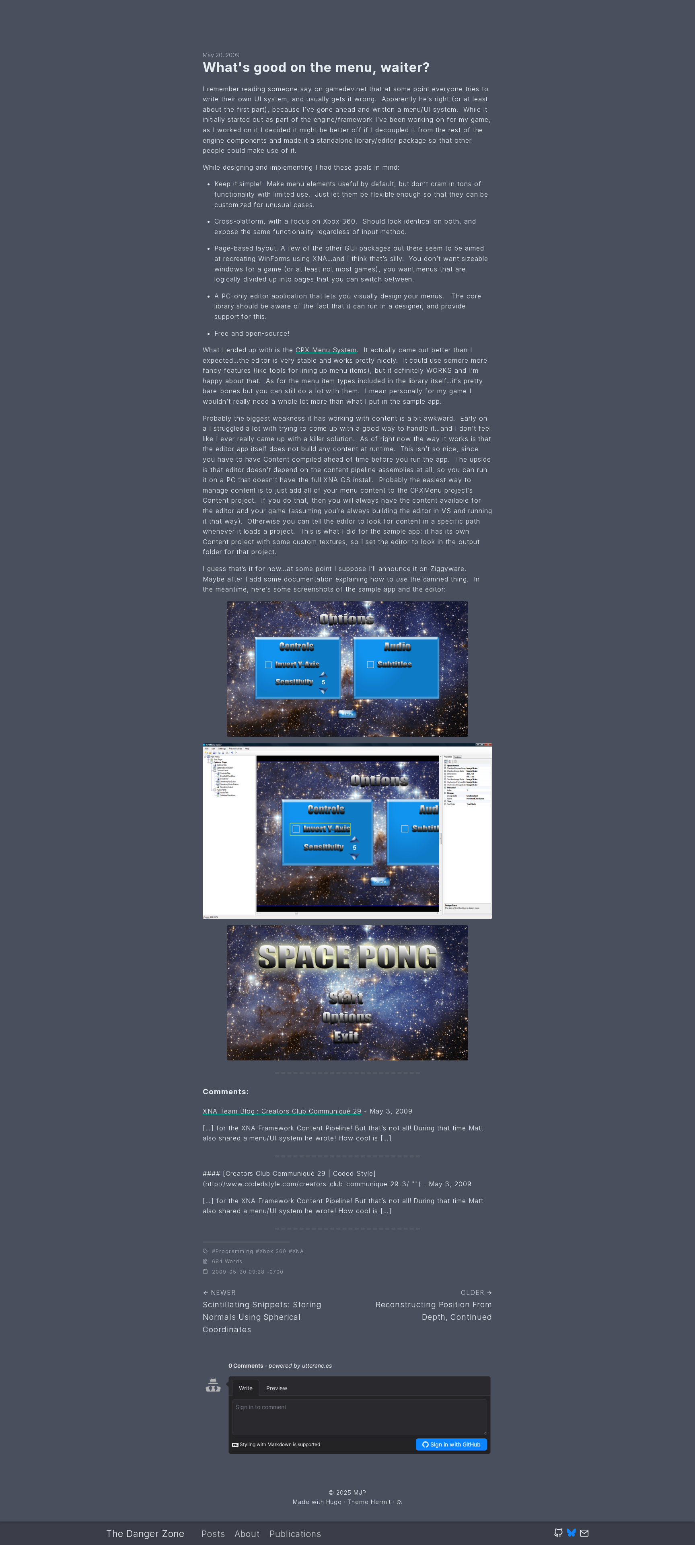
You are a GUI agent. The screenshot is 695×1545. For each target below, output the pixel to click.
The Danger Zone (145, 1533)
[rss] (399, 1501)
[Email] (584, 1533)
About (247, 1534)
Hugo (334, 1501)
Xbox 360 (272, 1251)
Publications (295, 1534)
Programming (234, 1251)
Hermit (381, 1501)
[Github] (558, 1533)
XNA (298, 1251)
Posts (213, 1534)
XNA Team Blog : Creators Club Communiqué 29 (282, 1111)
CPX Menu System (326, 350)
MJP (360, 1492)
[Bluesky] (571, 1533)
